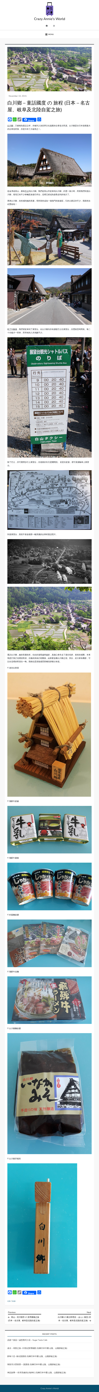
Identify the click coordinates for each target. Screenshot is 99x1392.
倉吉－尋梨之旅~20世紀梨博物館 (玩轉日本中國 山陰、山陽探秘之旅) (37, 1348)
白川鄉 (10, 125)
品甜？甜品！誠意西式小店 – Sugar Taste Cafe (27, 1340)
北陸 (9, 1301)
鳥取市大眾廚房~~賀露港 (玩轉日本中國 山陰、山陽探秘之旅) (33, 1364)
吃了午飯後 (12, 329)
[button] (49, 34)
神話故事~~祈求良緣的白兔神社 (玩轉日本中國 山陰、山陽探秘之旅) (36, 1372)
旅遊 (14, 1301)
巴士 (27, 191)
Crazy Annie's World (49, 19)
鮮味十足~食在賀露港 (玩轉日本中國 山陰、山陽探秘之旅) (32, 1356)
